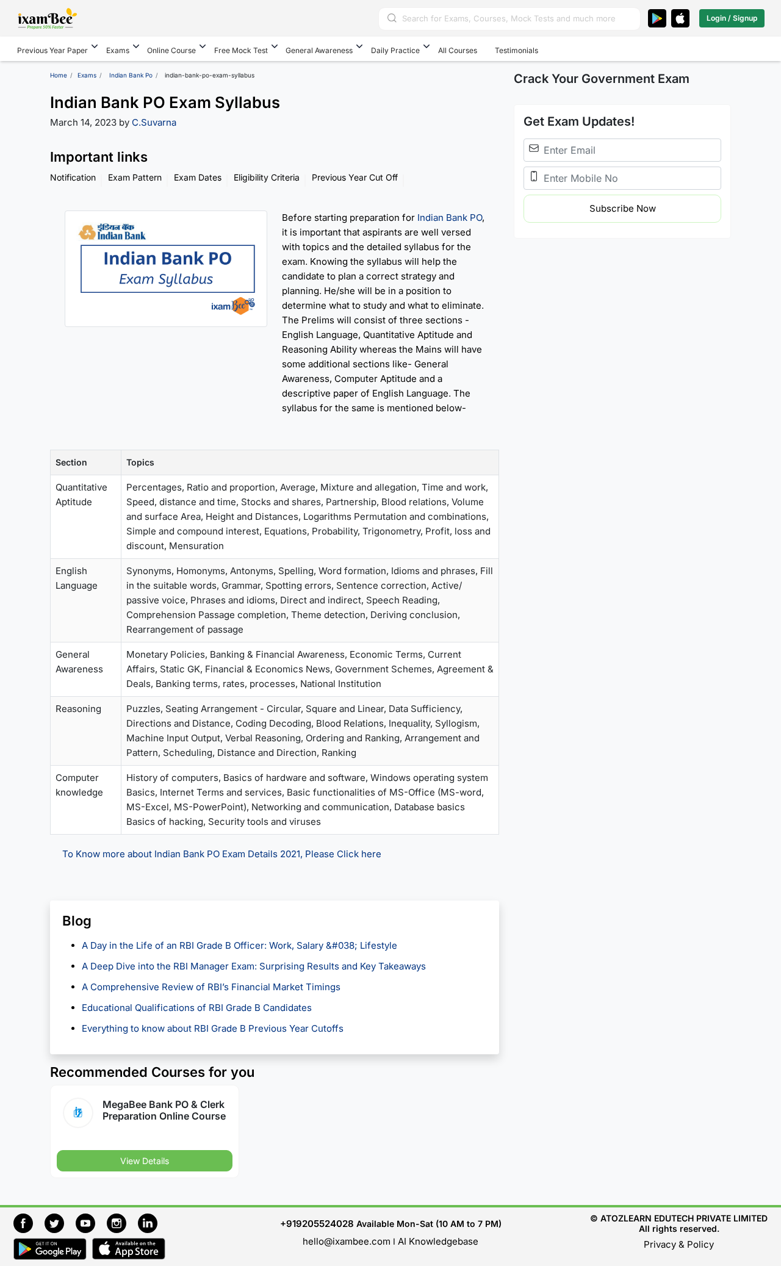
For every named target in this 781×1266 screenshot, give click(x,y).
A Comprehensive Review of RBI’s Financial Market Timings (212, 987)
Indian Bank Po (131, 75)
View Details (144, 1161)
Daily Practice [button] (395, 50)
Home (58, 75)
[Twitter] (60, 1222)
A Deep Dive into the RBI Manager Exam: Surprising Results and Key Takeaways (254, 966)
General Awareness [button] (319, 50)
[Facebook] (29, 1222)
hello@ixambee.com (346, 1241)
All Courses (457, 50)
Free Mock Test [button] (241, 50)
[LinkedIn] (151, 1222)
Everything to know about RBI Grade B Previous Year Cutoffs (214, 1028)
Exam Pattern (135, 177)
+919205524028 (317, 1223)
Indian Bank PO (449, 217)
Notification (73, 177)
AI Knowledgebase (438, 1241)
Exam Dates (197, 177)
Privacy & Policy (679, 1244)
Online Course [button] (171, 50)
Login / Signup (732, 18)
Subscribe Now (622, 208)
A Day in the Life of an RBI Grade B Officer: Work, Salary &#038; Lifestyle (241, 945)
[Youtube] (91, 1222)
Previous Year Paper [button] (52, 50)
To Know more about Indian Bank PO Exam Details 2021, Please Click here (221, 854)
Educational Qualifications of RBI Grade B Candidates (198, 1007)
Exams (86, 75)
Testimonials (516, 50)
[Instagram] (122, 1222)
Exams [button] (117, 50)
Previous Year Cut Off (355, 177)
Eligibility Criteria (267, 177)
